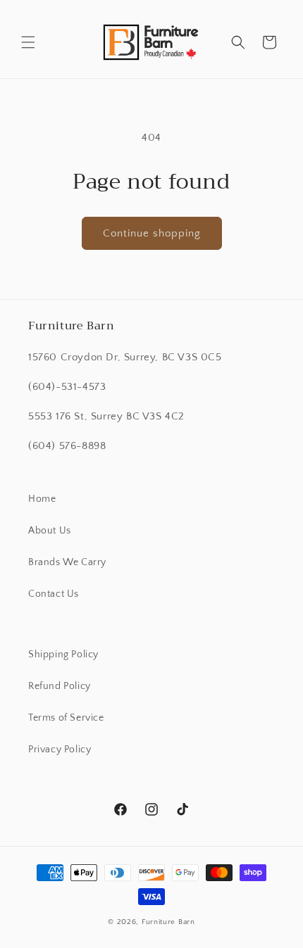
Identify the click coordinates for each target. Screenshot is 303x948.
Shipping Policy (63, 654)
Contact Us (53, 594)
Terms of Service (66, 717)
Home (42, 499)
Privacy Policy (59, 749)
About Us (49, 530)
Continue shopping (152, 233)
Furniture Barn (168, 922)
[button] (28, 42)
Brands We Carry (67, 562)
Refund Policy (59, 686)
